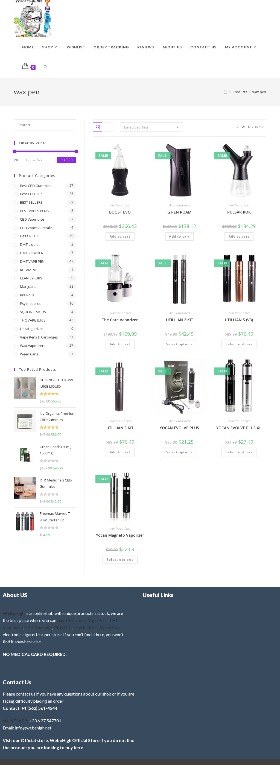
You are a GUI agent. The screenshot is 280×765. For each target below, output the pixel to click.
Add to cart (120, 236)
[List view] (109, 127)
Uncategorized (31, 328)
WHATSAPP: (15, 720)
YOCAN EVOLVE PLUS (179, 427)
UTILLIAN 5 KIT (119, 427)
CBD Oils (63, 627)
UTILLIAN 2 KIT (179, 319)
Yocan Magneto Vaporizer (120, 535)
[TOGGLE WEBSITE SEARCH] (45, 67)
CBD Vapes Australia (36, 227)
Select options (179, 344)
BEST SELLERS (31, 202)
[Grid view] (97, 127)
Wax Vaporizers (120, 205)
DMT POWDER (31, 252)
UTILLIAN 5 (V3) (239, 319)
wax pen (259, 91)
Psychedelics (30, 303)
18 (249, 127)
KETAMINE (28, 269)
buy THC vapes (71, 620)
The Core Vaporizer (120, 319)
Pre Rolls (27, 295)
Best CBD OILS (31, 193)
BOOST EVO (120, 212)
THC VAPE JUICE (32, 320)
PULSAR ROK (239, 212)
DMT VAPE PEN (32, 261)
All (263, 127)
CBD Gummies (38, 627)
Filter (66, 159)
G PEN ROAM (179, 212)
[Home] (225, 91)
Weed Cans (29, 354)
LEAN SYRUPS (31, 278)
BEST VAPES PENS (34, 210)
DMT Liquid (29, 244)
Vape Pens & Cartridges (39, 337)
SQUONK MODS (33, 311)
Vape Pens (97, 620)
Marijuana (28, 286)
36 (256, 127)
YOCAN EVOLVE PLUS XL (238, 427)
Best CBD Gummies (35, 185)
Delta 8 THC (29, 235)
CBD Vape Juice (32, 219)
